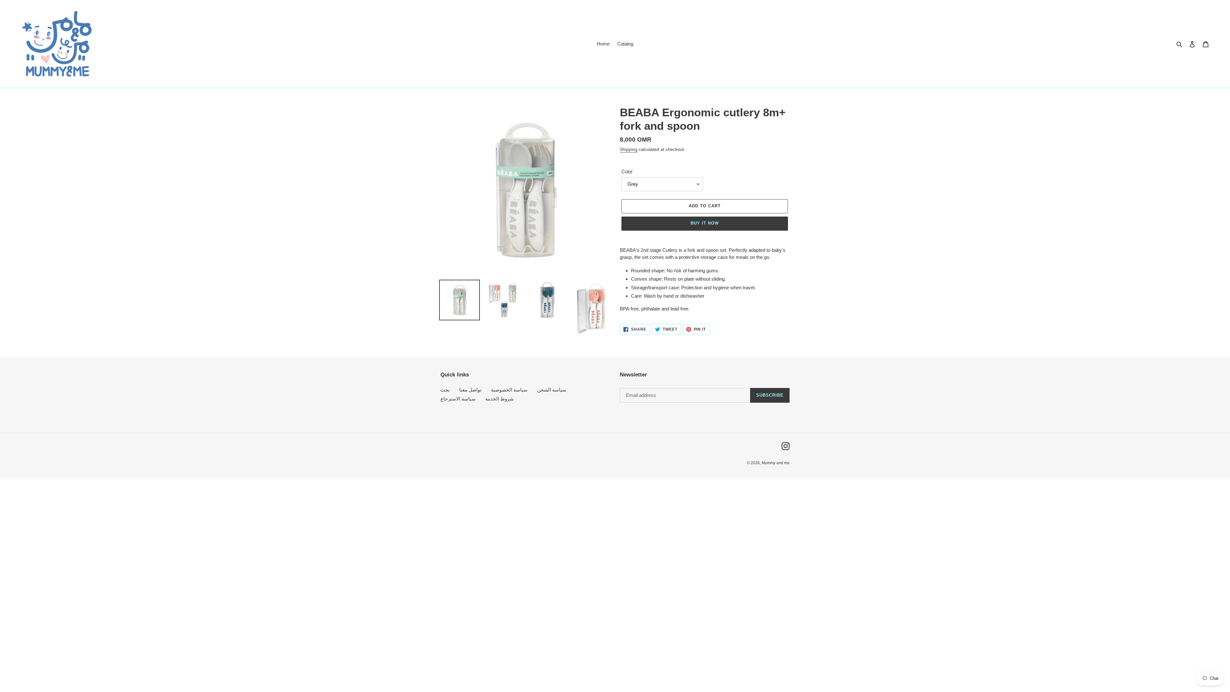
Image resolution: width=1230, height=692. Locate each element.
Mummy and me (776, 463)
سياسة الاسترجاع (458, 398)
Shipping (628, 149)
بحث (445, 389)
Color (627, 171)
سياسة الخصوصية (509, 389)
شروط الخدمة (499, 398)
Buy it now (705, 223)
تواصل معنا (470, 389)
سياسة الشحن (551, 389)
